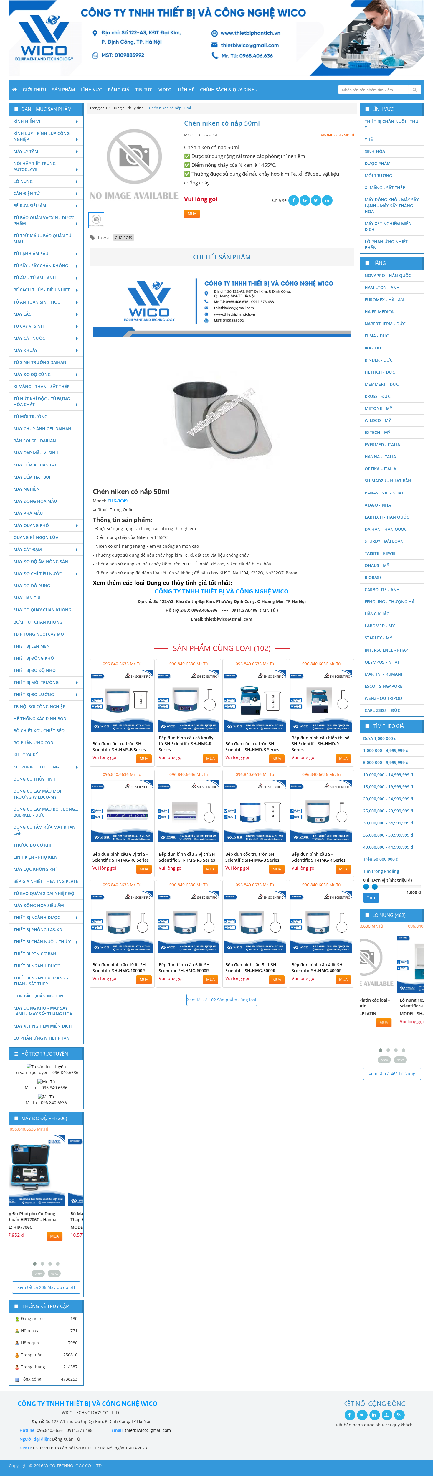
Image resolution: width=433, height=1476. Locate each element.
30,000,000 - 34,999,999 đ (388, 823)
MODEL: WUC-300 (381, 1019)
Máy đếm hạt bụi (32, 477)
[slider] (366, 887)
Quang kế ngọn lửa (36, 537)
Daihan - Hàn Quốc (386, 529)
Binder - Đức (379, 360)
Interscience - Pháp (386, 650)
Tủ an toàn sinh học (37, 302)
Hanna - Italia (380, 456)
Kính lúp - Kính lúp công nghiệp (42, 136)
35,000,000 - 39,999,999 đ (388, 835)
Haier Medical (380, 311)
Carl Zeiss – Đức (382, 710)
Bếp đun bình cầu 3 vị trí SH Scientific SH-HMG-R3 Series (187, 857)
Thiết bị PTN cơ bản (35, 953)
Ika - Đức (374, 348)
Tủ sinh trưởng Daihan (40, 362)
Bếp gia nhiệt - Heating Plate (46, 881)
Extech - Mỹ (377, 432)
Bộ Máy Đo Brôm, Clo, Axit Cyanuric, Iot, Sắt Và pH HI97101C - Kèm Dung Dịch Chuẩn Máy (40, 1222)
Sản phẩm (63, 90)
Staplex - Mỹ (378, 638)
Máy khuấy (25, 350)
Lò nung (23, 181)
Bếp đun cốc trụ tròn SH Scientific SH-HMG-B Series (252, 857)
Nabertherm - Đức (385, 323)
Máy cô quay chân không (42, 610)
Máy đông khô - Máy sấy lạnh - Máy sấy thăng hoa (43, 1011)
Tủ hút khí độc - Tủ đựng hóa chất (42, 401)
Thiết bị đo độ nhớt (36, 670)
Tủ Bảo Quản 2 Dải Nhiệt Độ (44, 893)
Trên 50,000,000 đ (381, 859)
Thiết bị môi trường (36, 682)
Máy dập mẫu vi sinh (36, 453)
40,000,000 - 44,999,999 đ (388, 847)
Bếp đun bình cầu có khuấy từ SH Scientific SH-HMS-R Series (186, 743)
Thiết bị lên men (32, 646)
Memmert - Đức (382, 384)
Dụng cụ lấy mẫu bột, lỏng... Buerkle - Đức (46, 812)
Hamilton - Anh (382, 287)
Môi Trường (378, 175)
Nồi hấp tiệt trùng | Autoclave (36, 166)
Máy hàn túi (27, 598)
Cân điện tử (27, 193)
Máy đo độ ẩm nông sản (41, 561)
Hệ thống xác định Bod (40, 718)
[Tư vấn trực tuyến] (46, 1066)
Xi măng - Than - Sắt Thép (42, 386)
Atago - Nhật (379, 505)
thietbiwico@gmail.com (148, 1430)
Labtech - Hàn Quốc (387, 517)
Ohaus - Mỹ (377, 565)
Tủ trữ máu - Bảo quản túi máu (43, 238)
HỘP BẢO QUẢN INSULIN (38, 996)
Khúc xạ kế (26, 755)
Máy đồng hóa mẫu (35, 501)
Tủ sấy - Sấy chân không (41, 265)
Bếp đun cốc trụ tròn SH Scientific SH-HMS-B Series (119, 746)
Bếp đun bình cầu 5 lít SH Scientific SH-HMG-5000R (250, 967)
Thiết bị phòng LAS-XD (38, 929)
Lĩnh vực (91, 90)
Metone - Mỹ (378, 408)
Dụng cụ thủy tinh (35, 779)
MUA (192, 213)
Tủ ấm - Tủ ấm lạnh (35, 278)
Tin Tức (144, 90)
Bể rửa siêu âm (30, 205)
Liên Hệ (186, 90)
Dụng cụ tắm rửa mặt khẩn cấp (44, 830)
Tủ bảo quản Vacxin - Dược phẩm (44, 220)
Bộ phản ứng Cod (33, 743)
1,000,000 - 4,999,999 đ (386, 750)
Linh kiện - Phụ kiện (35, 857)
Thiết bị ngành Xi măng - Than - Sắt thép (41, 981)
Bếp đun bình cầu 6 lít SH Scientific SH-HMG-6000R (184, 967)
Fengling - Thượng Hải (390, 601)
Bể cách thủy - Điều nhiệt (42, 290)
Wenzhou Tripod (383, 698)
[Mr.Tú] (46, 1096)
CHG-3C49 (123, 237)
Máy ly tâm (26, 151)
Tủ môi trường (30, 416)
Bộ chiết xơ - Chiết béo (39, 730)
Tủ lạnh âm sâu (31, 253)
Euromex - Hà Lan (384, 299)
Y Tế (369, 139)
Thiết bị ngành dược (37, 917)
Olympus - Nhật (382, 662)
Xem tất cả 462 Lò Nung (392, 1073)
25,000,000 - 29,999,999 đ (388, 811)
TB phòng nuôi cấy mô (39, 634)
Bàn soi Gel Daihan (35, 440)
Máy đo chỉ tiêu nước (38, 573)
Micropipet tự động (36, 767)
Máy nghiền (27, 489)
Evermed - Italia (382, 444)
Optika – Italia (380, 468)
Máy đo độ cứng (32, 374)
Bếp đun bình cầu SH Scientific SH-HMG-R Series (319, 857)
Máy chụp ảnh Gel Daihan (42, 428)
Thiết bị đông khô (34, 658)
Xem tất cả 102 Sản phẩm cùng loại (221, 999)
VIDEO (165, 90)
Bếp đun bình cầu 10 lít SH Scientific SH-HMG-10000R (119, 967)
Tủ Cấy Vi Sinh (29, 326)
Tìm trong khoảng (381, 871)
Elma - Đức (377, 336)
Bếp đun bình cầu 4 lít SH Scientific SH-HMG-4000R (317, 967)
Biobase (373, 577)
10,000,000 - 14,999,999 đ (388, 774)
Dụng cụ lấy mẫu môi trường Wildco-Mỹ (37, 794)
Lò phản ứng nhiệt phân (42, 1038)
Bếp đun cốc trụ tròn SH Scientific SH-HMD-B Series (252, 746)
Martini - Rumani (383, 674)
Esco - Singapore (383, 686)
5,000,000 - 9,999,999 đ (386, 762)
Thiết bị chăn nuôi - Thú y (42, 941)
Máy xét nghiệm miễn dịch (43, 1026)
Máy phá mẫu (28, 513)
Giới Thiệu (34, 90)
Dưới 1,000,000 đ (380, 738)
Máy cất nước (29, 338)
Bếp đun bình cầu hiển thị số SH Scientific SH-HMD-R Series (321, 743)
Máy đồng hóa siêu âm (39, 905)
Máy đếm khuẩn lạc (35, 465)
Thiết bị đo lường (34, 694)
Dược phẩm (378, 163)
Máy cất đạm (28, 549)
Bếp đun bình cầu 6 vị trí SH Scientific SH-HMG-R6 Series (120, 857)
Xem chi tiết (138, 727)
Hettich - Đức (380, 372)
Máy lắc (22, 314)
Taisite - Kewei (380, 553)
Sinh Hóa (375, 151)
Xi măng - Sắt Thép (385, 187)
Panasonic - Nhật (384, 493)
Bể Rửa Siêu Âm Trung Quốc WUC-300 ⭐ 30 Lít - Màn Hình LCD (389, 1006)
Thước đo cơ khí (32, 845)
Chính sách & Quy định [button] (227, 90)
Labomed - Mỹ (380, 626)
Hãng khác (377, 613)
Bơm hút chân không (38, 622)
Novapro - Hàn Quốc (388, 275)
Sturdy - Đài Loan (384, 541)
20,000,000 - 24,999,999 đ (388, 799)
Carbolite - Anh (382, 589)
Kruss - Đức (378, 396)
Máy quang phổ (31, 525)
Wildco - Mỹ (378, 420)
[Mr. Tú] (46, 1081)
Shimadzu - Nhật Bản (388, 481)
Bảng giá (118, 90)
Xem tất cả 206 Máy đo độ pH (46, 1287)
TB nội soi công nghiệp (39, 706)
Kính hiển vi (27, 121)
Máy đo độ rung (32, 585)
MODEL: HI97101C (31, 1239)
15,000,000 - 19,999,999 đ (388, 786)
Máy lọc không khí (35, 869)
